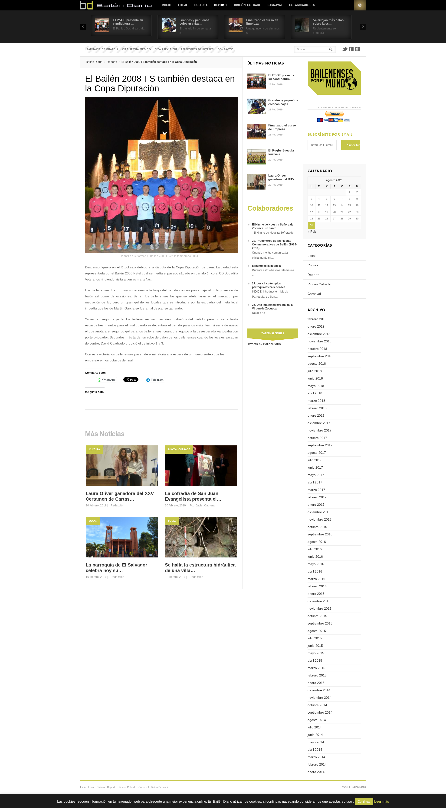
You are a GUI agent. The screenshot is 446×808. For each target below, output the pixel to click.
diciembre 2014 (319, 690)
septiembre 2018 (320, 356)
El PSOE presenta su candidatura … (128, 21)
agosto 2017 (317, 452)
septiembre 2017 (320, 445)
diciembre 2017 (319, 423)
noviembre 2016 (319, 519)
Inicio (166, 5)
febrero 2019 (317, 319)
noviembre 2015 (319, 608)
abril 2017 (315, 482)
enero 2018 (316, 415)
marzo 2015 (316, 668)
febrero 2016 (317, 586)
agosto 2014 (317, 720)
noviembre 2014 (319, 697)
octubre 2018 (317, 349)
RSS (360, 5)
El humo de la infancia (266, 265)
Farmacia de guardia (102, 50)
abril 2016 (315, 571)
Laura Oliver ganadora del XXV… (282, 177)
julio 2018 (315, 371)
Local (182, 5)
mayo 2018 (316, 386)
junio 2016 (315, 556)
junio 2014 (315, 735)
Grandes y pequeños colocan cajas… (194, 21)
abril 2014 (315, 749)
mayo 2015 (316, 653)
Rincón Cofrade (247, 5)
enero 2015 (316, 683)
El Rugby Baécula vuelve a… (281, 152)
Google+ (357, 49)
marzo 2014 (316, 757)
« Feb (312, 231)
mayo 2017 (316, 475)
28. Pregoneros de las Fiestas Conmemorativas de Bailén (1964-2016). (274, 244)
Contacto (225, 50)
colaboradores (302, 5)
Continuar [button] (364, 801)
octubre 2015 (317, 616)
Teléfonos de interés (197, 50)
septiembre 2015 (320, 623)
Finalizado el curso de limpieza (282, 127)
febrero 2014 (317, 764)
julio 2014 (315, 727)
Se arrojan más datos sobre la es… (328, 21)
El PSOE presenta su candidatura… (281, 77)
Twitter (344, 49)
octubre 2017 (317, 438)
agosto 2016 (317, 542)
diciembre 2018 (319, 334)
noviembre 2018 (319, 341)
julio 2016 (315, 549)
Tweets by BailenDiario (264, 344)
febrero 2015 (317, 675)
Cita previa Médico (136, 50)
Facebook (351, 49)
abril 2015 (315, 660)
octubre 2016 (317, 527)
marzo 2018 (316, 400)
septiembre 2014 (320, 712)
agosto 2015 (317, 631)
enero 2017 (316, 504)
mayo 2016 (316, 564)
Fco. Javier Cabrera (202, 505)
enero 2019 (316, 326)
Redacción (117, 505)
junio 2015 (315, 645)
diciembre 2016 (319, 512)
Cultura (200, 5)
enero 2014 (316, 772)
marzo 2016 (316, 579)
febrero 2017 (317, 497)
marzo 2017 (316, 490)
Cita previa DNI (165, 50)
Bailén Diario (94, 62)
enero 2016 (316, 594)
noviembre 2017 (319, 430)
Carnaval (274, 5)
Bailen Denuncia (160, 787)
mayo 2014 (316, 742)
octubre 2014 (317, 705)
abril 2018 (315, 393)
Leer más (381, 801)
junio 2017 (315, 467)
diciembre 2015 (319, 601)
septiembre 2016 (320, 534)
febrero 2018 (317, 408)
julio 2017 (315, 460)
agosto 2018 (317, 363)
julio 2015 (315, 638)
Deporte (220, 5)
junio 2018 (315, 378)
